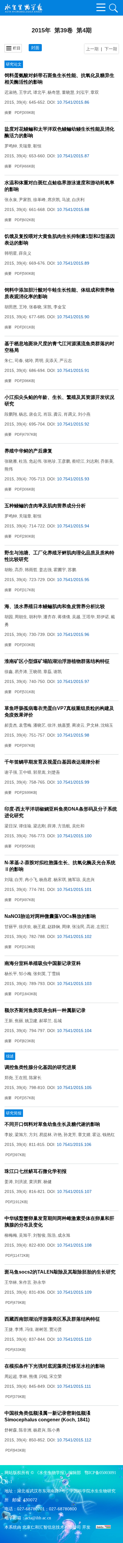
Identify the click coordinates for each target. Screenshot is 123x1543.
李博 (19, 1329)
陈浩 (51, 1235)
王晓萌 (35, 671)
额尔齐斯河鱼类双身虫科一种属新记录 (45, 1010)
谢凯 (57, 671)
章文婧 (84, 1134)
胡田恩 (10, 306)
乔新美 (107, 461)
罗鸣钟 (10, 146)
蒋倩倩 (64, 616)
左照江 (102, 926)
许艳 (57, 1134)
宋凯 (47, 306)
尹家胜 (25, 199)
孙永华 (39, 1282)
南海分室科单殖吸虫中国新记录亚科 (42, 963)
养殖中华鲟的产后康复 (28, 450)
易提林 (45, 1134)
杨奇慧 (53, 92)
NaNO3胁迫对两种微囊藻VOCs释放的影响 (50, 916)
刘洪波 (21, 1181)
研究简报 (13, 1113)
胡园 (8, 616)
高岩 (90, 926)
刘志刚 (92, 461)
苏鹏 (72, 569)
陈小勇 (53, 1430)
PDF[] (25, 113)
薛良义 (25, 253)
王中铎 (25, 772)
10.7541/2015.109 (74, 1292)
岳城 (57, 1020)
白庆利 (78, 199)
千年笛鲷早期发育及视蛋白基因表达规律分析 (52, 761)
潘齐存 (49, 616)
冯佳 (29, 1329)
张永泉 (10, 199)
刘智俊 (39, 1235)
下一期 (110, 48)
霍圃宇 (59, 569)
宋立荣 (55, 1376)
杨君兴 (39, 1430)
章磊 (47, 671)
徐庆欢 (25, 926)
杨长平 (10, 973)
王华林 (10, 1282)
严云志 (65, 360)
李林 (23, 1376)
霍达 (96, 1134)
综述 (10, 1056)
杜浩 (23, 461)
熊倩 (33, 1376)
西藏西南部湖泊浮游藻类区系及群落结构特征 (52, 1319)
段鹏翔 (10, 414)
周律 (66, 926)
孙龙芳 (70, 1134)
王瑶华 (88, 616)
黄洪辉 (35, 1181)
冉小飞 (31, 879)
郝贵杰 (10, 725)
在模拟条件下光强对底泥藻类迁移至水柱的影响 (54, 1366)
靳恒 (37, 146)
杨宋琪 (59, 879)
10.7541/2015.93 (73, 478)
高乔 (19, 569)
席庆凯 (53, 199)
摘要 (8, 113)
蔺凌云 (78, 725)
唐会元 (35, 414)
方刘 (33, 1134)
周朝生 (21, 616)
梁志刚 (39, 825)
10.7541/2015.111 (74, 1386)
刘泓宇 (82, 92)
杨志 (23, 414)
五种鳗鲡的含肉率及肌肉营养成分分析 (45, 505)
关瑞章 (25, 146)
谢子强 (10, 772)
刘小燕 (84, 414)
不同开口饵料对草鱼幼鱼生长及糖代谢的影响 (52, 1124)
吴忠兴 (88, 879)
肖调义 (70, 414)
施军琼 (74, 879)
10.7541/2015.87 (73, 155)
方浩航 (64, 825)
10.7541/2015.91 (73, 370)
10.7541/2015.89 (73, 263)
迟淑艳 (10, 92)
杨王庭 (39, 926)
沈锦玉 (107, 725)
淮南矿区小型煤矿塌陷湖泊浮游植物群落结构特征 (57, 661)
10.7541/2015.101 (74, 889)
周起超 (10, 1376)
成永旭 (64, 1235)
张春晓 (35, 306)
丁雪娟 (53, 973)
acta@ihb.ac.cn (38, 1518)
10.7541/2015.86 (73, 102)
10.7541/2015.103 (74, 983)
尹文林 (92, 725)
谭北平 (39, 92)
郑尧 (8, 1077)
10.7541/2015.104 (74, 1030)
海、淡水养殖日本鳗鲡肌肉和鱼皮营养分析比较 (54, 606)
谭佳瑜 (25, 825)
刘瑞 (8, 879)
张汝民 (78, 926)
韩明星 (10, 253)
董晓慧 (68, 92)
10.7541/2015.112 (74, 1440)
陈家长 (35, 1077)
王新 (8, 1020)
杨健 (47, 1181)
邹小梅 (25, 973)
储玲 (29, 360)
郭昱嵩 (39, 772)
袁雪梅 (25, 725)
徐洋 (51, 725)
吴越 (76, 616)
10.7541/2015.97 (73, 681)
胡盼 (8, 569)
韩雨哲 (31, 569)
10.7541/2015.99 (73, 782)
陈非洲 (25, 1430)
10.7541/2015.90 (73, 316)
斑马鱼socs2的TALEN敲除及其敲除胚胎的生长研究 (60, 1271)
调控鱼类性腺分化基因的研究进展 (40, 1067)
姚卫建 (31, 1020)
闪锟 (43, 1376)
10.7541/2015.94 (73, 526)
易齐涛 (21, 671)
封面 (35, 47)
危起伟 (35, 461)
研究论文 (13, 64)
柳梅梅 (10, 1235)
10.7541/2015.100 (74, 835)
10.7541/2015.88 (73, 209)
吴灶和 (78, 825)
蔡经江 (78, 461)
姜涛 (8, 1181)
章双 (94, 92)
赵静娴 (53, 926)
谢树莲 (41, 1329)
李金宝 (59, 306)
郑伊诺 (102, 616)
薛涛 (51, 825)
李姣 (8, 1134)
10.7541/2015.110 (74, 1339)
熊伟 (8, 469)
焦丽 (19, 1020)
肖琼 (47, 414)
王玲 (23, 306)
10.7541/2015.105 (74, 1087)
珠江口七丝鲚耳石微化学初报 (35, 1171)
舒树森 (10, 1430)
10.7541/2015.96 (73, 634)
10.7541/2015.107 (74, 1191)
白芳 (19, 879)
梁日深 (10, 825)
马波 (66, 199)
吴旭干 (25, 1235)
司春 (19, 360)
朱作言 (25, 1282)
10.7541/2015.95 (73, 579)
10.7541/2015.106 (74, 1144)
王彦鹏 (64, 461)
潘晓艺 (39, 725)
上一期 (92, 48)
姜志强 (45, 569)
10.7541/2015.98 (73, 735)
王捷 (8, 1329)
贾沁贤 (55, 1329)
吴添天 (51, 360)
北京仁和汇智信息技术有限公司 (51, 1527)
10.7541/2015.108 (74, 1245)
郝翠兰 (45, 1020)
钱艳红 (108, 1134)
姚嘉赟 (64, 725)
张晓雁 (10, 461)
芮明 (39, 360)
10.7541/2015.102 (74, 936)
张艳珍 (49, 461)
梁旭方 (21, 1134)
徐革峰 (39, 199)
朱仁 (8, 360)
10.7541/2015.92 (73, 424)
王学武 (25, 92)
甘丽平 (10, 926)
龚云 (57, 414)
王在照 (21, 1077)
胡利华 (35, 616)
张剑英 (39, 973)
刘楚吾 (53, 772)
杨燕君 (45, 879)
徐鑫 (8, 671)
